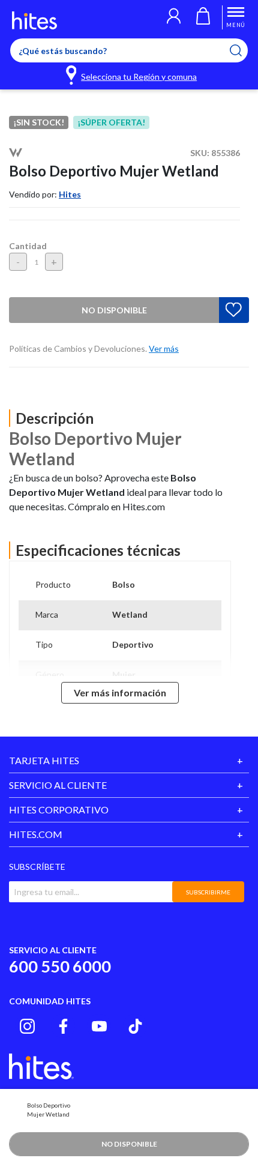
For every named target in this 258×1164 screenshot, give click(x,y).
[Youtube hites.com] (99, 1026)
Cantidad (28, 246)
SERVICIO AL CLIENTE (58, 785)
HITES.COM (35, 834)
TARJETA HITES (44, 760)
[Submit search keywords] (243, 50)
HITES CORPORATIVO (59, 809)
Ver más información (120, 692)
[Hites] (34, 20)
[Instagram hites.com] (27, 1026)
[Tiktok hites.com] (135, 1026)
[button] (174, 17)
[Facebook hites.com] (63, 1026)
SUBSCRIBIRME (208, 892)
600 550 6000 (60, 966)
